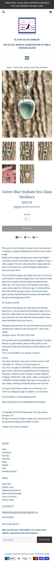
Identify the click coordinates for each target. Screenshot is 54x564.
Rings (4, 462)
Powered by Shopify (42, 554)
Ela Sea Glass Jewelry (26, 554)
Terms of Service (9, 496)
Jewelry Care (7, 487)
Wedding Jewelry (9, 471)
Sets (4, 468)
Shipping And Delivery (11, 490)
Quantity (27, 214)
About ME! (6, 484)
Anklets (5, 465)
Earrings (5, 455)
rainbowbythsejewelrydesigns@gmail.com (20, 512)
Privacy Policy (8, 500)
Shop (4, 449)
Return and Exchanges (12, 493)
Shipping (17, 207)
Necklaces (6, 452)
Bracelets (6, 459)
